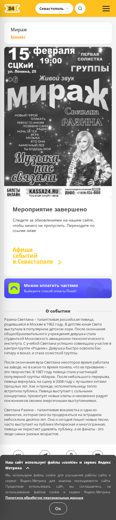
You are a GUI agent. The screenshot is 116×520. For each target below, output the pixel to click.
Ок (58, 508)
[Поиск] (80, 8)
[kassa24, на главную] (12, 8)
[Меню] (106, 8)
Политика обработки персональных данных (44, 497)
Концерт (18, 37)
